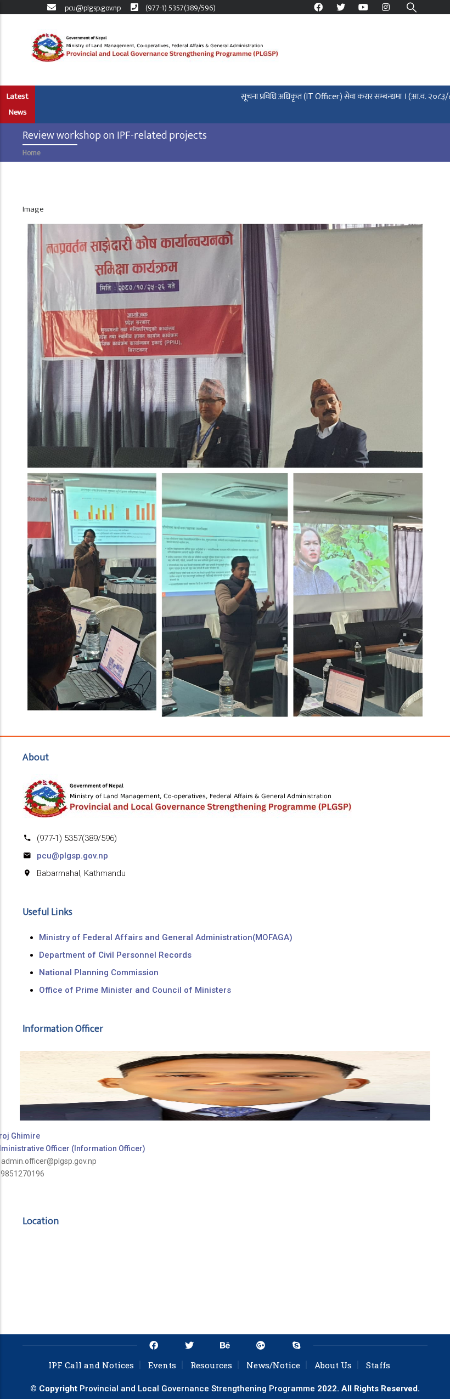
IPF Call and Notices (91, 1365)
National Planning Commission (99, 972)
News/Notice (273, 1365)
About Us (333, 1365)
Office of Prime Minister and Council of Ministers (135, 990)
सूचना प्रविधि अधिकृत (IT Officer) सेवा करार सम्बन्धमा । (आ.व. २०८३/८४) (330, 96)
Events (162, 1365)
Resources (211, 1365)
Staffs (378, 1365)
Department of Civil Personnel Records (115, 955)
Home (31, 152)
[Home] (155, 50)
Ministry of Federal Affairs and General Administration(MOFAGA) (165, 937)
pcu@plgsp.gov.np (72, 856)
